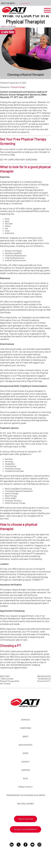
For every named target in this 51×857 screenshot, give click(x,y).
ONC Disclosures (25, 803)
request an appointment (22, 615)
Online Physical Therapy (15, 503)
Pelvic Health (10, 498)
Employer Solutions (13, 500)
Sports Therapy (11, 493)
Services (25, 719)
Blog (25, 778)
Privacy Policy (25, 787)
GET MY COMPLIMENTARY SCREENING (18, 159)
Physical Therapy (18, 87)
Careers (25, 770)
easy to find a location (20, 571)
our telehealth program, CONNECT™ (25, 579)
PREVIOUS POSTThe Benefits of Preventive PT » (44, 678)
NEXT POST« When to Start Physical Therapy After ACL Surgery (9, 680)
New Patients (25, 745)
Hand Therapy (11, 496)
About (26, 736)
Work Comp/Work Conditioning (18, 488)
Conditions (25, 728)
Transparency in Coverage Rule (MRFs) (25, 795)
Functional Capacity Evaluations (19, 491)
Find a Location (25, 819)
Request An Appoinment (25, 829)
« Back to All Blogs (8, 26)
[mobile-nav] (46, 10)
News (25, 753)
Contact (25, 761)
